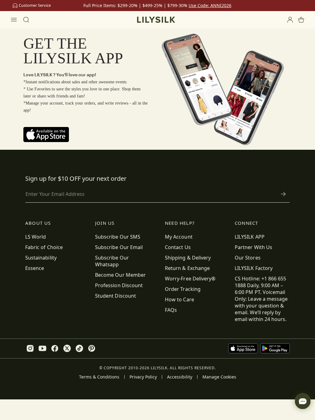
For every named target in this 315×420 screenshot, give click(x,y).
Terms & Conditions (99, 377)
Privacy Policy (143, 377)
